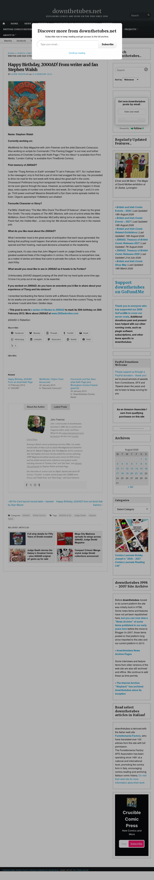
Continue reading (77, 52)
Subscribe (108, 44)
